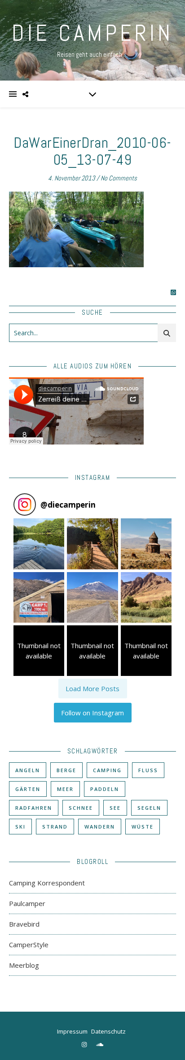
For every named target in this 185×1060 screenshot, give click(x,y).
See (115, 807)
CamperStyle (28, 944)
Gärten (27, 789)
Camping (107, 770)
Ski (20, 826)
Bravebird (24, 923)
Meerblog (24, 965)
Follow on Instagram (92, 712)
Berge (66, 770)
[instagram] (85, 1044)
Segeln (149, 807)
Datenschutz (108, 1031)
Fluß (148, 770)
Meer (65, 789)
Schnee (81, 807)
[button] (38, 543)
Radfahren (33, 807)
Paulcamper (27, 903)
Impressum (72, 1031)
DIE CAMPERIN (92, 33)
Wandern (99, 826)
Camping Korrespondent (47, 882)
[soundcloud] (99, 1044)
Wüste (143, 826)
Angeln (27, 770)
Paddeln (104, 789)
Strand (55, 826)
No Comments (119, 178)
